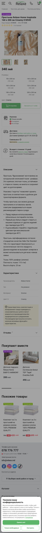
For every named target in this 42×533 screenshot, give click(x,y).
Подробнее (29, 517)
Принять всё (21, 522)
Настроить (30, 528)
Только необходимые (11, 528)
